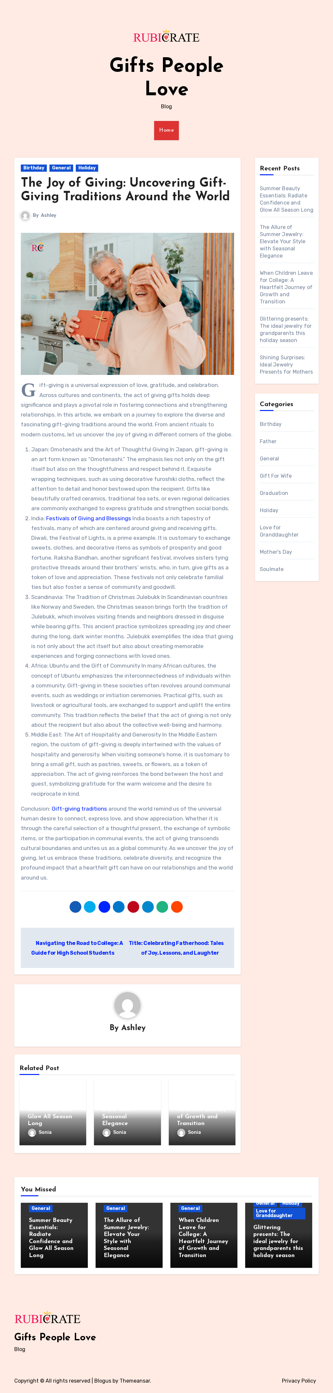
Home (166, 130)
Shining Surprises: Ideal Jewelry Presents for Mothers (286, 364)
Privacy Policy (299, 1381)
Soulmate (272, 569)
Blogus (102, 1381)
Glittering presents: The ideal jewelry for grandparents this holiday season (278, 1242)
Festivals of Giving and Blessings (88, 518)
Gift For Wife (276, 476)
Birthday (33, 168)
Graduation (274, 493)
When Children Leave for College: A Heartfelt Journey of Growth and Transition (286, 287)
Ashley (48, 215)
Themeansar (135, 1381)
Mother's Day (276, 552)
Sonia (45, 1132)
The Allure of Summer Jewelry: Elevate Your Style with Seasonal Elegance (283, 241)
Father (268, 441)
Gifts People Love (55, 1338)
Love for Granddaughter (274, 1213)
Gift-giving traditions (79, 808)
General (61, 168)
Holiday (87, 168)
